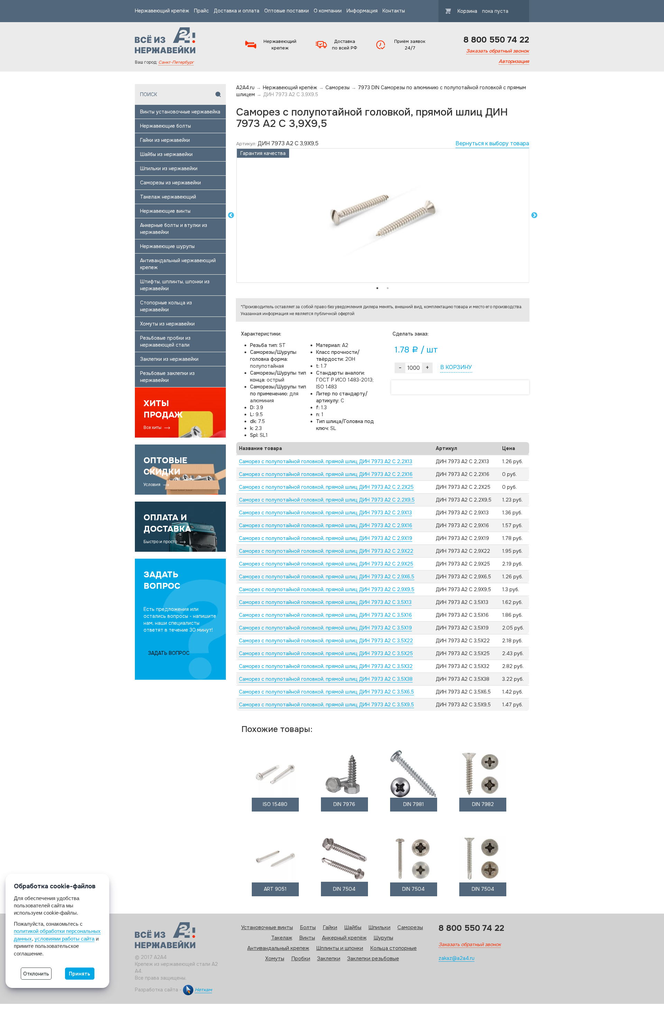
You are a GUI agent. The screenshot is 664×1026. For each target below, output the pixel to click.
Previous (231, 215)
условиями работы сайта (64, 939)
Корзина (483, 11)
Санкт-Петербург (176, 62)
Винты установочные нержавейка (180, 112)
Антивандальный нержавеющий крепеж (178, 264)
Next (534, 215)
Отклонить (36, 974)
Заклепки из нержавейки (169, 359)
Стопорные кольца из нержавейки (166, 306)
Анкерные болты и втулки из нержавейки (173, 228)
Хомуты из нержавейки (167, 324)
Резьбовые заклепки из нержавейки (167, 376)
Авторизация (514, 61)
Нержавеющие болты (165, 126)
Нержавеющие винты (165, 211)
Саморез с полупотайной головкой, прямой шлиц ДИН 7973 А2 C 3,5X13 (325, 602)
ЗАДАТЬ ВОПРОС (169, 653)
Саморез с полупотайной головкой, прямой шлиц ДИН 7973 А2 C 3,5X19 (325, 628)
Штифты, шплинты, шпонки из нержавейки (175, 285)
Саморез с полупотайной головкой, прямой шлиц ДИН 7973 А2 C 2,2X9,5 (327, 500)
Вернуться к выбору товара (492, 143)
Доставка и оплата (236, 11)
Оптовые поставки (286, 11)
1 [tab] (377, 288)
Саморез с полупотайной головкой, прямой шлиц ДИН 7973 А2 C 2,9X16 (325, 525)
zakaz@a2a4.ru (456, 958)
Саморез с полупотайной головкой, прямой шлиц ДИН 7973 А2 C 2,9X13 (325, 513)
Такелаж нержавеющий (168, 197)
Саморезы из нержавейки (170, 183)
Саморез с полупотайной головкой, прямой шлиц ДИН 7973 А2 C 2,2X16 (326, 474)
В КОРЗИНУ (456, 367)
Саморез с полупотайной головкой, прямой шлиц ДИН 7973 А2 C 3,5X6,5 (326, 692)
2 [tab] (387, 288)
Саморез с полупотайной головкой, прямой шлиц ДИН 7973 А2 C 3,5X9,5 (326, 705)
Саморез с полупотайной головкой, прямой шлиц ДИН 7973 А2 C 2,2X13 (325, 461)
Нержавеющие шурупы (167, 246)
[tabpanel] (382, 215)
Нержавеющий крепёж (162, 11)
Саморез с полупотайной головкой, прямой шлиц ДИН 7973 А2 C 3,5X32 (326, 666)
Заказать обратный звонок (497, 51)
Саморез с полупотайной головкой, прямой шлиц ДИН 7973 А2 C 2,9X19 (325, 538)
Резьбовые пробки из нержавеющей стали (165, 341)
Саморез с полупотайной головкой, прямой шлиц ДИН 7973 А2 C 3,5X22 (326, 641)
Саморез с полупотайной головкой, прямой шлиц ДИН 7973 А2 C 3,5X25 (326, 653)
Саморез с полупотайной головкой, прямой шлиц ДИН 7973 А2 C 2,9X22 (326, 551)
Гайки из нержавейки (165, 140)
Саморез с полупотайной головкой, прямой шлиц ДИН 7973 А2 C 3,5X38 (326, 679)
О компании (328, 11)
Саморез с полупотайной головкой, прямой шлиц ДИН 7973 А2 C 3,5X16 (325, 615)
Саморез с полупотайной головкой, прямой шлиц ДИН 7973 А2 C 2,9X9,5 (326, 589)
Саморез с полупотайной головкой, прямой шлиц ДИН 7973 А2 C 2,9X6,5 (326, 577)
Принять (79, 974)
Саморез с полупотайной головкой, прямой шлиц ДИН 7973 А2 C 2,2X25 (326, 487)
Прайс (201, 11)
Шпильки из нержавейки (168, 168)
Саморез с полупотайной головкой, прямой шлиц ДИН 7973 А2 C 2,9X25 (326, 564)
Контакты (393, 11)
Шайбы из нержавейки (166, 154)
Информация (362, 11)
